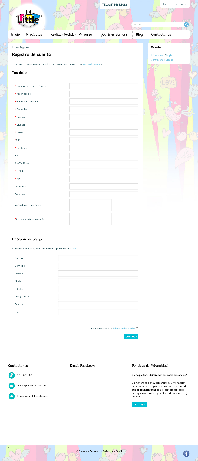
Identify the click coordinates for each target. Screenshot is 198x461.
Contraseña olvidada (162, 59)
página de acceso (91, 63)
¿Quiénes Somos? (114, 34)
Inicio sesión (157, 55)
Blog (139, 34)
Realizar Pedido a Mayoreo (71, 34)
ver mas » (139, 404)
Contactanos (161, 34)
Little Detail (116, 451)
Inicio (15, 34)
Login (166, 4)
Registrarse (181, 4)
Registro (170, 55)
